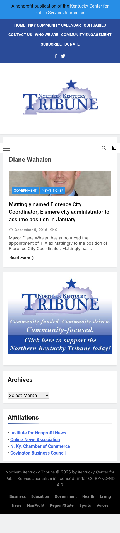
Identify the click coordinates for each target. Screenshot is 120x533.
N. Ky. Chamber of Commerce (40, 446)
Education (40, 496)
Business (17, 496)
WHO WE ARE (46, 34)
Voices (103, 505)
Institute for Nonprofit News (38, 433)
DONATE (72, 44)
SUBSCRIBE (51, 44)
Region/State (62, 505)
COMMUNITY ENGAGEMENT (86, 34)
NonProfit (35, 505)
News (16, 505)
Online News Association (35, 439)
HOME (19, 25)
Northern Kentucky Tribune (30, 472)
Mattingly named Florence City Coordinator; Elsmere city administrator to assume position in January (59, 212)
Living (105, 496)
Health (88, 496)
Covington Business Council (38, 453)
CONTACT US (20, 34)
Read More (19, 257)
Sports (85, 505)
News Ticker (52, 190)
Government (25, 190)
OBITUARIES (95, 25)
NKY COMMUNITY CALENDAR (54, 25)
